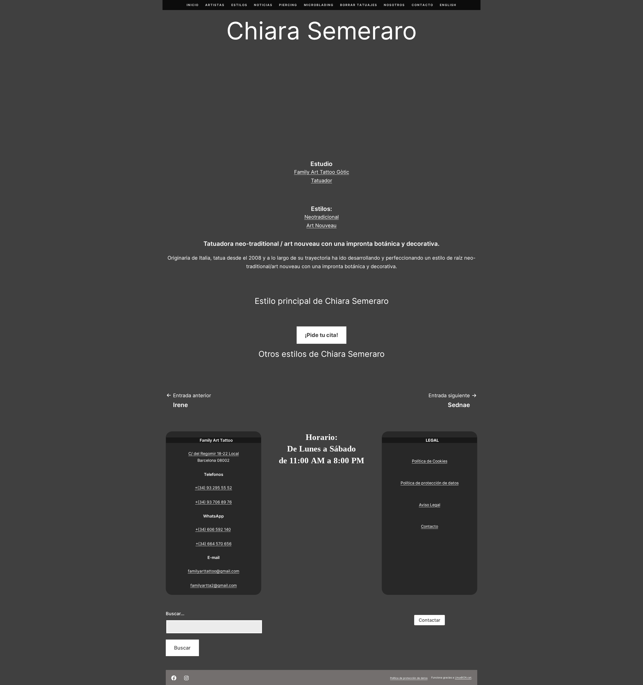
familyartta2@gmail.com (213, 585)
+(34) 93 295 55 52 (213, 487)
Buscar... (175, 613)
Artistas (215, 5)
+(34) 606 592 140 (213, 529)
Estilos (239, 5)
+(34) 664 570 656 (214, 543)
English (448, 5)
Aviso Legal (429, 504)
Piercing (288, 5)
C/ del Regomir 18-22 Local (213, 453)
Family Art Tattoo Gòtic (321, 172)
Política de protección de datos (430, 483)
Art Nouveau (321, 225)
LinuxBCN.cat (463, 677)
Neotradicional (321, 217)
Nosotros (394, 5)
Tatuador (321, 181)
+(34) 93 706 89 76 (213, 502)
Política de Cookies (429, 461)
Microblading (319, 5)
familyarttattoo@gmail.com (213, 571)
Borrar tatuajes (358, 5)
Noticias (263, 5)
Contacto (422, 5)
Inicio (193, 5)
